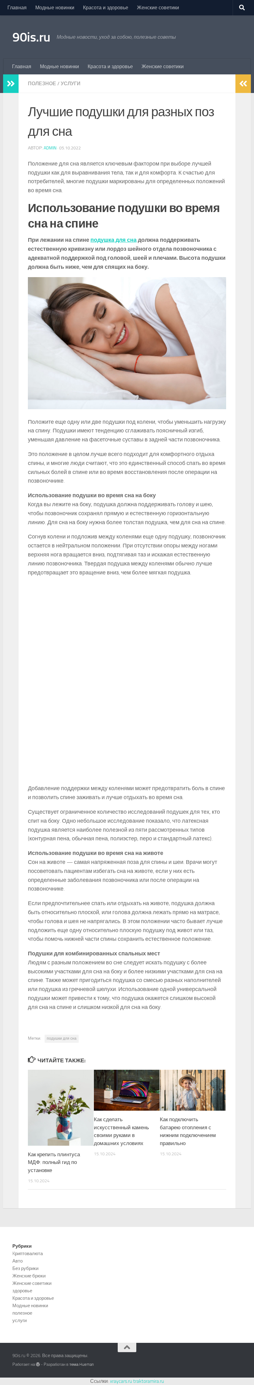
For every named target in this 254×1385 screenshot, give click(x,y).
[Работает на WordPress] (38, 1364)
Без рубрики (25, 1268)
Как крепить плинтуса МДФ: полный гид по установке (54, 1162)
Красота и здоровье (105, 8)
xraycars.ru (121, 1381)
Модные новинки (54, 8)
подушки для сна (62, 1038)
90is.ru (31, 37)
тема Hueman (81, 1364)
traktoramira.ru (148, 1381)
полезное (42, 83)
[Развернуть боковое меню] (11, 83)
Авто (17, 1261)
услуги (71, 83)
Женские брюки (29, 1276)
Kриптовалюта (27, 1253)
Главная (17, 8)
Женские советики (158, 8)
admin (50, 148)
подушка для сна (113, 240)
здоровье (22, 1291)
